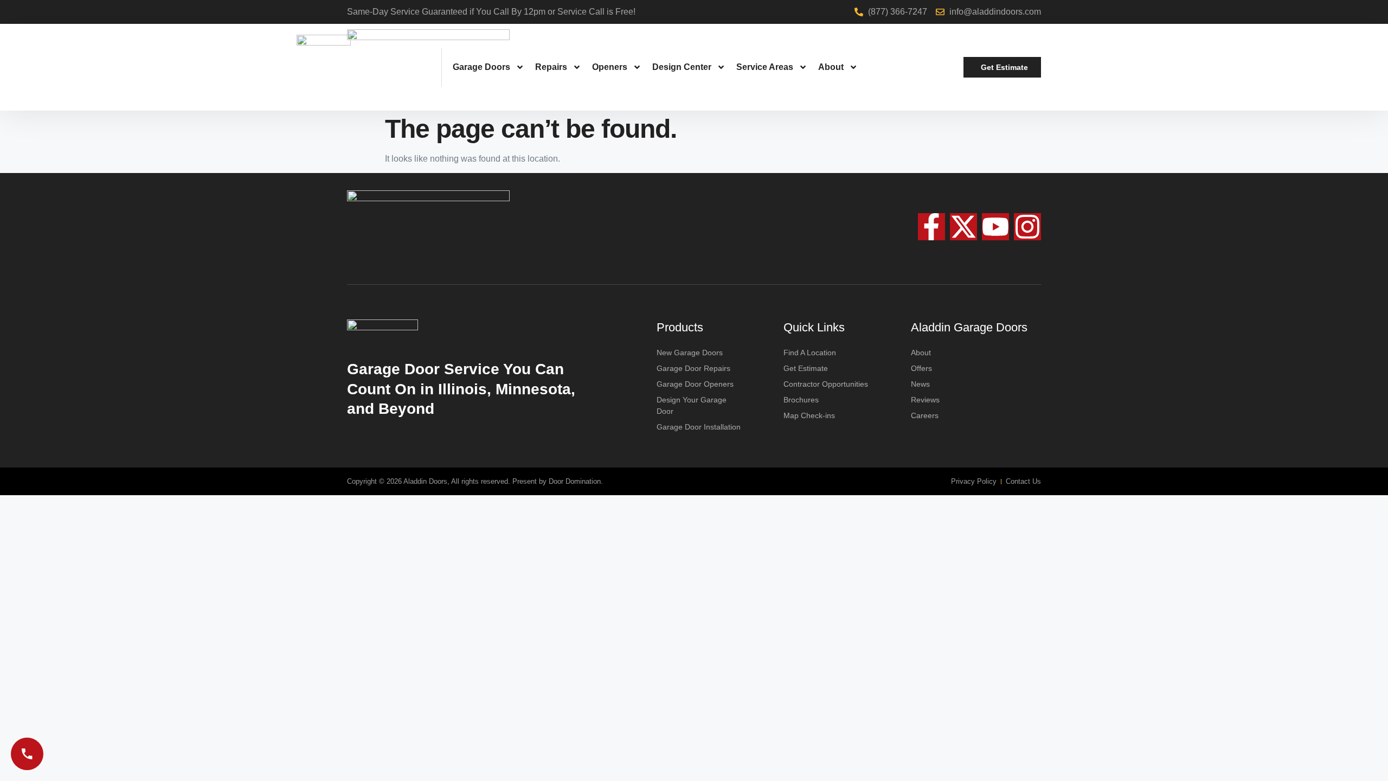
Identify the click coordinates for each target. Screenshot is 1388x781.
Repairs (551, 67)
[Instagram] (1027, 226)
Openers (609, 67)
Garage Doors (481, 67)
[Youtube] (995, 226)
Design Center (681, 67)
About (831, 67)
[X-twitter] (963, 226)
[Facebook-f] (931, 226)
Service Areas (764, 67)
